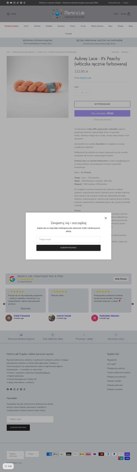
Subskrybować (68, 248)
